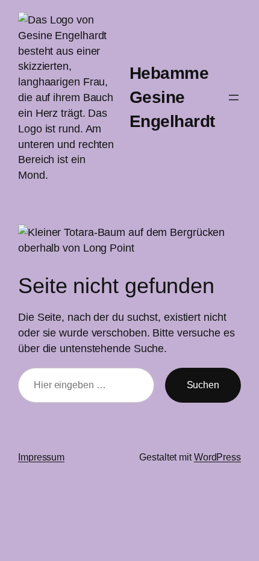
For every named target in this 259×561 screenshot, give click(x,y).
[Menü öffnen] (233, 97)
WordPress (217, 456)
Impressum (41, 456)
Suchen (203, 384)
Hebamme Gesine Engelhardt (172, 97)
